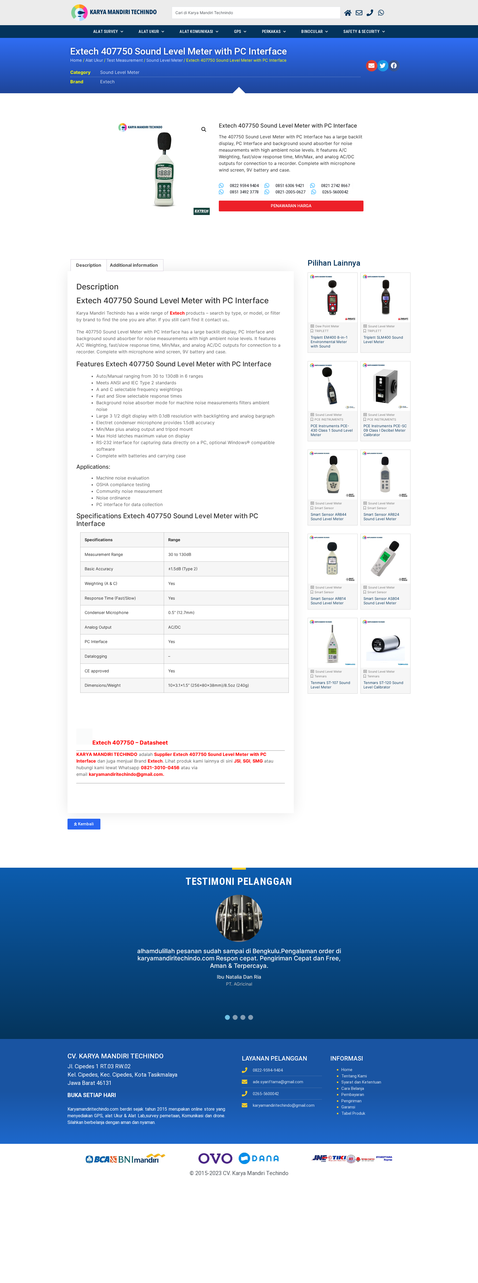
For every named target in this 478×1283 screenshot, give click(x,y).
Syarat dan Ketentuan (361, 1082)
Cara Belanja (352, 1088)
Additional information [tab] (134, 265)
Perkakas (271, 31)
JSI (237, 761)
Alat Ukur (149, 31)
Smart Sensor (324, 508)
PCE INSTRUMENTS (329, 419)
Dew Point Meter (327, 326)
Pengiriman (351, 1100)
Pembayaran (352, 1094)
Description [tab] (88, 265)
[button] (371, 65)
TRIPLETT (322, 331)
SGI (246, 761)
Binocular (312, 31)
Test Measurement (124, 60)
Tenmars (321, 676)
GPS (237, 31)
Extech (107, 81)
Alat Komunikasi (196, 31)
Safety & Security (361, 31)
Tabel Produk (353, 1113)
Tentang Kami (354, 1076)
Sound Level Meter (164, 60)
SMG (258, 761)
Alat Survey (105, 31)
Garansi (348, 1107)
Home (76, 60)
